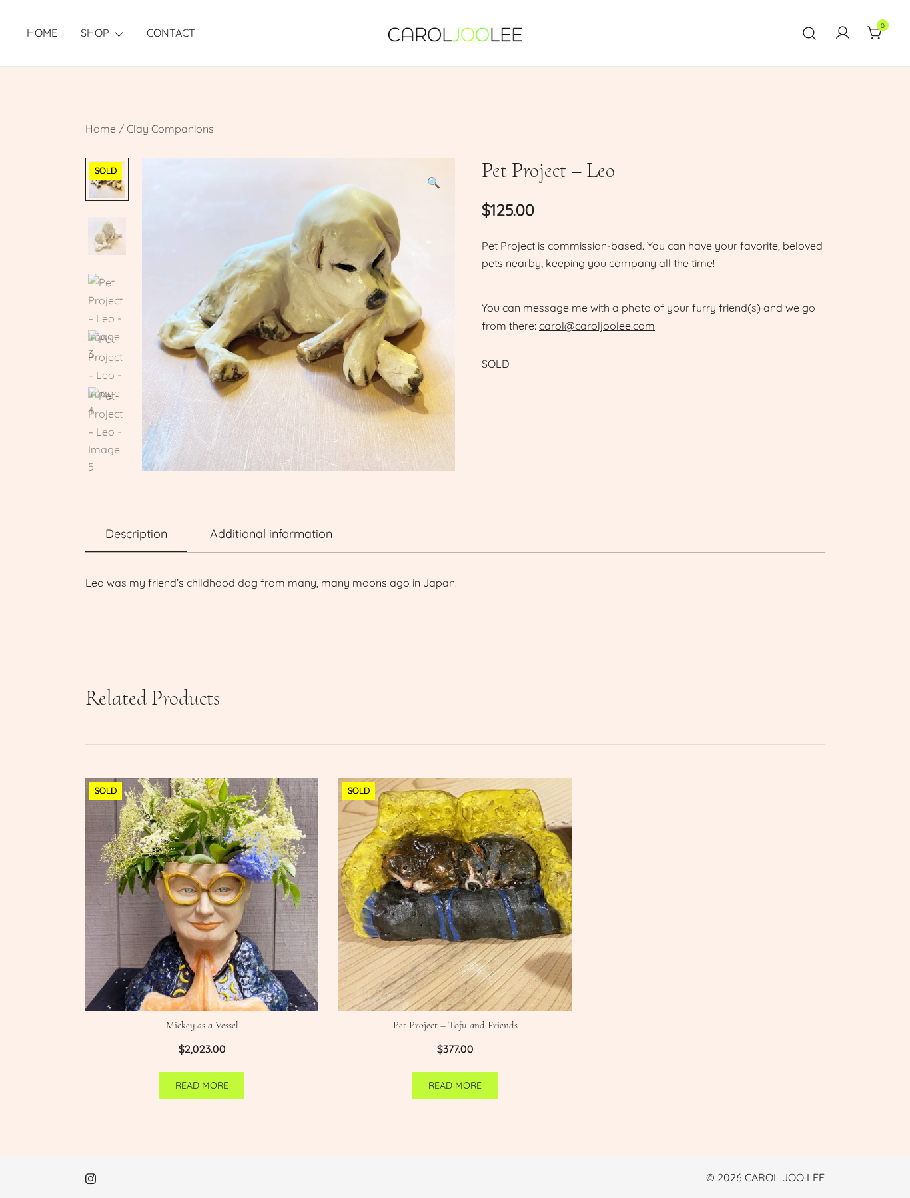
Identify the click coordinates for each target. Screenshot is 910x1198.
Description (136, 533)
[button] (433, 183)
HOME (42, 32)
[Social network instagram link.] (90, 1177)
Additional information (271, 533)
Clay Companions (170, 128)
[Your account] (843, 33)
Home (100, 128)
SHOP (95, 32)
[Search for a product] (809, 33)
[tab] (136, 534)
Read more (201, 1085)
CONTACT (171, 32)
